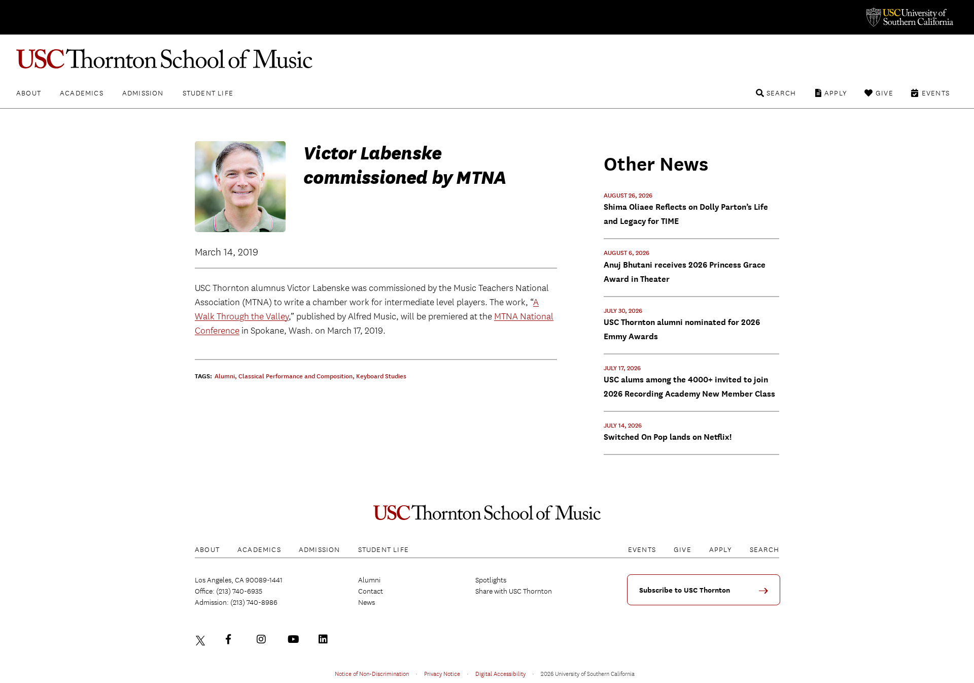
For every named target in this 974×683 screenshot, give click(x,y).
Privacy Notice (442, 673)
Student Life (208, 92)
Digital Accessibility (500, 673)
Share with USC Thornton (513, 591)
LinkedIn (326, 639)
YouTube (295, 639)
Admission (143, 92)
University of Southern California (909, 17)
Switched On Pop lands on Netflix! (668, 437)
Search (781, 92)
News (366, 602)
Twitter (202, 639)
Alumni (369, 579)
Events (936, 92)
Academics (81, 92)
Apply (835, 92)
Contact (370, 591)
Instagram (264, 639)
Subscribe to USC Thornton (684, 590)
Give (884, 92)
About (28, 92)
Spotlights (490, 579)
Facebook (233, 639)
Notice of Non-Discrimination (372, 673)
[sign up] (767, 594)
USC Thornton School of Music (487, 59)
